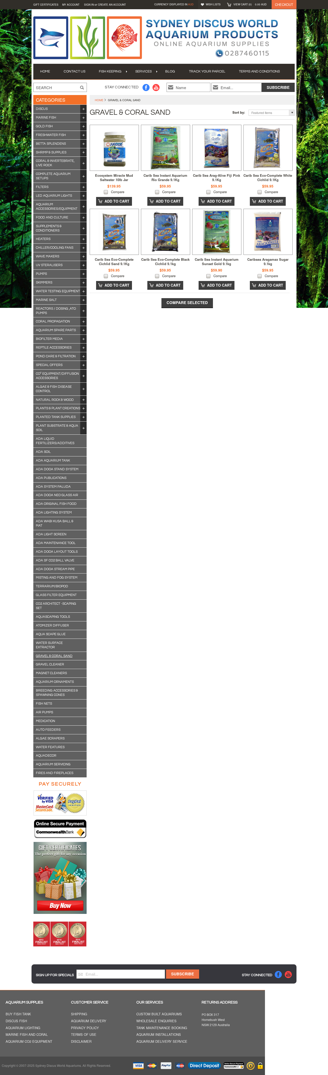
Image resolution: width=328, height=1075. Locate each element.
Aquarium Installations (158, 1034)
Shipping (79, 1014)
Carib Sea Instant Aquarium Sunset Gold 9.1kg (217, 261)
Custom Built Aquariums (159, 1014)
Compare (117, 191)
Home (99, 100)
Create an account (112, 4)
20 (83, 117)
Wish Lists (213, 4)
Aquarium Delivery (88, 1021)
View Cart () (249, 4)
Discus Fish (16, 1021)
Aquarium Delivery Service (161, 1041)
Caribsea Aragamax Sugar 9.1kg (268, 261)
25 (83, 187)
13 (83, 163)
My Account (70, 4)
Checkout (284, 4)
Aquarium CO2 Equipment (29, 1041)
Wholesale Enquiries (156, 1021)
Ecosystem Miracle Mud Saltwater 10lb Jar (114, 177)
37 (83, 176)
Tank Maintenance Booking (161, 1028)
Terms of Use (83, 1034)
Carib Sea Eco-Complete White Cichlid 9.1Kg (267, 177)
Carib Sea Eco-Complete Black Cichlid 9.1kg (165, 261)
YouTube (156, 87)
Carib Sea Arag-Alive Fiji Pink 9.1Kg (216, 177)
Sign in (89, 4)
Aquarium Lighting (23, 1028)
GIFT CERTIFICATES (45, 4)
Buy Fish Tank (18, 1014)
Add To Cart (117, 201)
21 (83, 196)
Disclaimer (81, 1041)
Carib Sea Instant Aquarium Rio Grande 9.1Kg (165, 177)
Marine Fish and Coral (27, 1034)
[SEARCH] (82, 87)
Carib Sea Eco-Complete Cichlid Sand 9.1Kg (114, 261)
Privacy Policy (85, 1028)
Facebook (146, 87)
